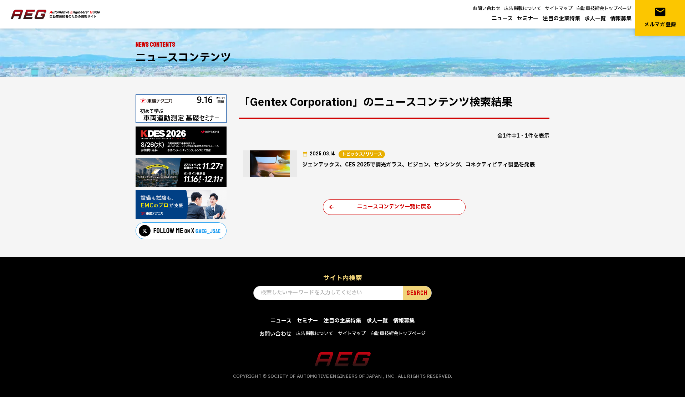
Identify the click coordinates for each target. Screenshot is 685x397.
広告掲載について (522, 8)
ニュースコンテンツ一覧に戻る (394, 207)
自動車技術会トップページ (603, 8)
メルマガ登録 (660, 17)
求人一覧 (595, 19)
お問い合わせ (487, 8)
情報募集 (620, 19)
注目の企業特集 (561, 19)
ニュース (502, 19)
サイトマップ (559, 8)
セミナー (527, 19)
